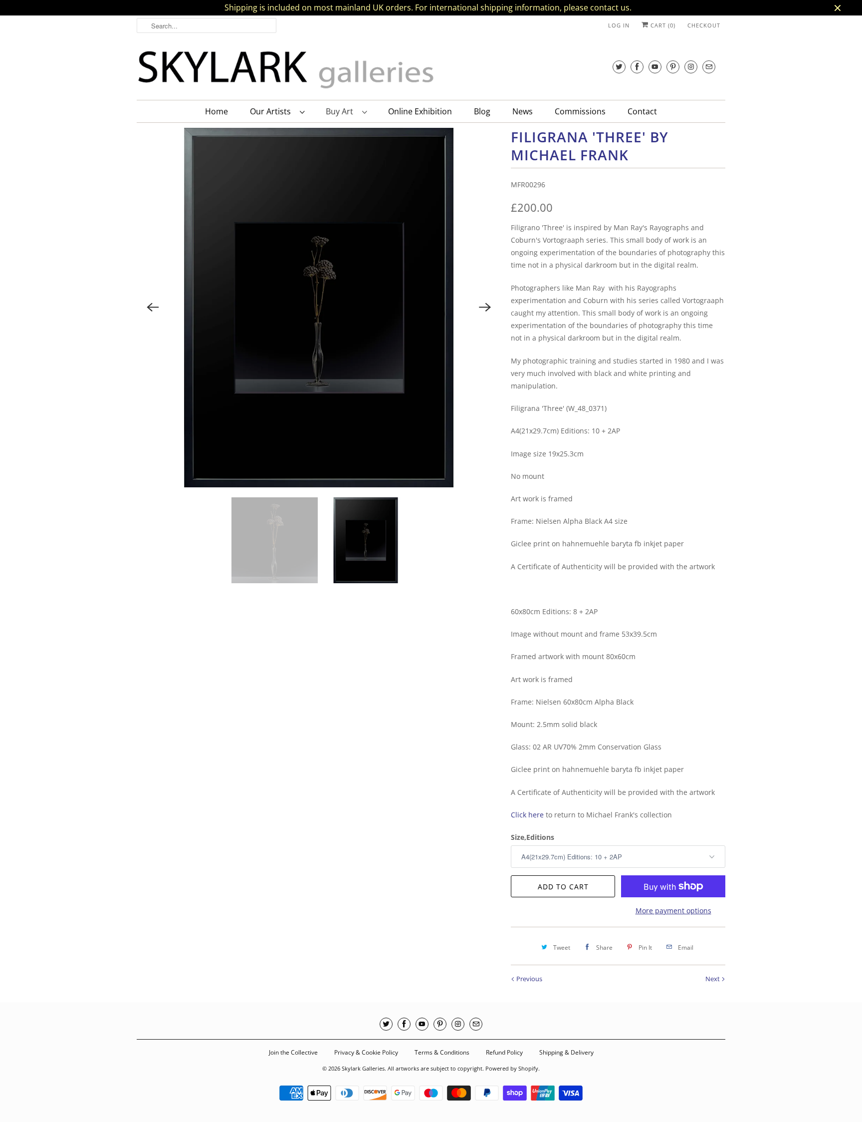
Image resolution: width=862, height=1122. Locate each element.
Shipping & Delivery (566, 1052)
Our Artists (272, 111)
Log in (619, 25)
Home (216, 111)
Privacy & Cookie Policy (366, 1052)
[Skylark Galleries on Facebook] (637, 66)
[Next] (485, 308)
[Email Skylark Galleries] (708, 66)
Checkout (703, 25)
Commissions (580, 111)
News (522, 111)
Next (713, 978)
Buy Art (341, 111)
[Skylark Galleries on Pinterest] (672, 66)
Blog (482, 111)
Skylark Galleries (363, 1068)
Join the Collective (293, 1052)
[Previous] (153, 308)
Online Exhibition (420, 111)
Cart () (661, 25)
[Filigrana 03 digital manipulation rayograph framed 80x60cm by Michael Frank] (318, 307)
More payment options (673, 910)
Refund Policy (504, 1052)
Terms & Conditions (442, 1052)
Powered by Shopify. (512, 1068)
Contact (642, 111)
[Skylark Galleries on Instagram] (690, 66)
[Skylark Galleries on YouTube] (654, 66)
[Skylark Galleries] (286, 70)
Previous (528, 978)
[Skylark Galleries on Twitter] (619, 66)
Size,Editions (532, 837)
